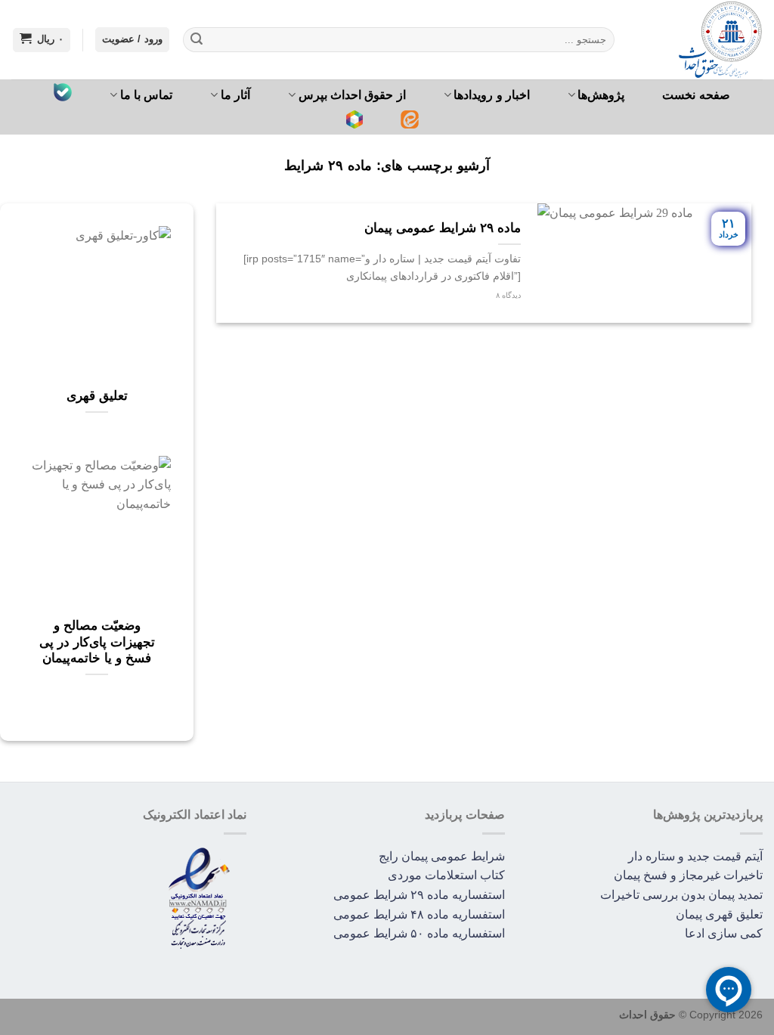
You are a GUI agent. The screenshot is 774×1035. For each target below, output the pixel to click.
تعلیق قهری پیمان (719, 914)
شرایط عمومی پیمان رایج (442, 856)
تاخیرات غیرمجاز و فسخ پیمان (688, 875)
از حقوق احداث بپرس (352, 94)
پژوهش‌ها (600, 94)
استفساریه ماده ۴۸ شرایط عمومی (419, 914)
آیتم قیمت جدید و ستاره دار (695, 856)
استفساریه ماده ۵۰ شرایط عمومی (419, 933)
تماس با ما (146, 94)
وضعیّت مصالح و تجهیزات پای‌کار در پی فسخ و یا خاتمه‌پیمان (97, 641)
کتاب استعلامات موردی (446, 875)
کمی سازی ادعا (724, 933)
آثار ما (235, 94)
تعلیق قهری (97, 396)
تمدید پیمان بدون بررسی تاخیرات (681, 894)
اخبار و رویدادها (492, 94)
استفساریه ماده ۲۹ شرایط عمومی (419, 894)
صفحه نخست (695, 94)
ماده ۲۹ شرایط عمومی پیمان (442, 228)
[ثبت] (196, 40)
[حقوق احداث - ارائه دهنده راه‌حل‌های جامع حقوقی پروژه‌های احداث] (700, 39)
